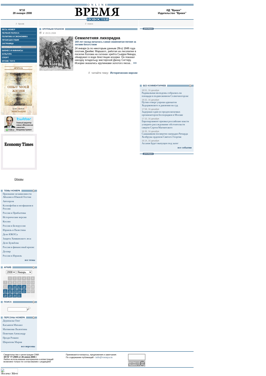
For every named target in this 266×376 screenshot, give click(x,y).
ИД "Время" (173, 10)
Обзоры (18, 179)
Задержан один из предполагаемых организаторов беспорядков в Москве (162, 113)
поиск (90, 24)
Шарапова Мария (12, 342)
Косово (7, 221)
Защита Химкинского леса (17, 238)
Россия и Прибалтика (14, 212)
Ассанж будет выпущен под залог (160, 143)
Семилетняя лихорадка (97, 38)
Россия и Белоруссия (14, 225)
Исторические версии (14, 217)
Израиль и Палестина (14, 230)
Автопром (8, 201)
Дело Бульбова (11, 242)
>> (135, 63)
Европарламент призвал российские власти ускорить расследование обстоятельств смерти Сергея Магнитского (165, 124)
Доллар (7, 251)
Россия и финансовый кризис (18, 247)
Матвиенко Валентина (15, 329)
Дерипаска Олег (11, 320)
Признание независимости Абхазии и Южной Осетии (17, 195)
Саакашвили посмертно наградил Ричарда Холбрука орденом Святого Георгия (165, 135)
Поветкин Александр (14, 333)
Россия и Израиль (12, 255)
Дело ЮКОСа (10, 234)
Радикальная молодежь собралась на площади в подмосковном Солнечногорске (165, 94)
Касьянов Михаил (12, 324)
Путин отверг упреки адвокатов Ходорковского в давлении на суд (160, 104)
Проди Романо (11, 337)
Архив (21, 24)
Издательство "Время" (172, 13)
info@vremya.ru (104, 357)
